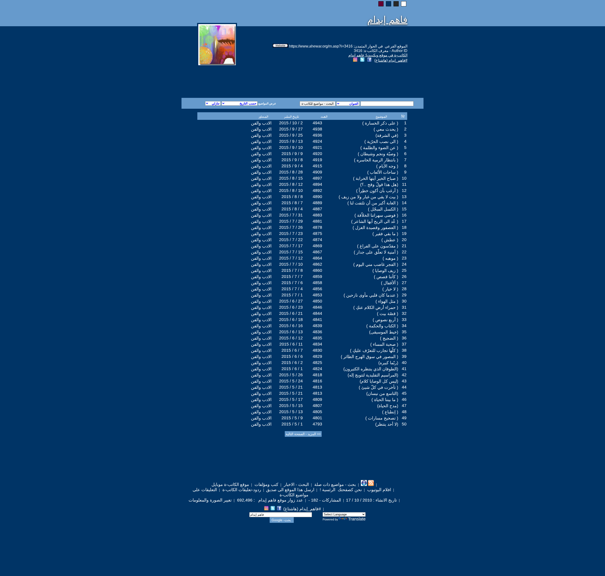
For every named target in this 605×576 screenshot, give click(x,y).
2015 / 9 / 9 (292, 153)
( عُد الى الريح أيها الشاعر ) (374, 221)
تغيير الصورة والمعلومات (210, 500)
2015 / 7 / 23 (291, 233)
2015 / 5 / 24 (291, 381)
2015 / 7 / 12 (291, 258)
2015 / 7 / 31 (291, 215)
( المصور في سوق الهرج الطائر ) (369, 356)
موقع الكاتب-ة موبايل (230, 484)
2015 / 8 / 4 (292, 209)
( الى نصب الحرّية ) (381, 141)
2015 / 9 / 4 (292, 166)
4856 (317, 288)
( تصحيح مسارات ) (381, 418)
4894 (317, 184)
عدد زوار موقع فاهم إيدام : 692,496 (269, 500)
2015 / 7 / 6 (292, 282)
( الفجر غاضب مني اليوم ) (375, 264)
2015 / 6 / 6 (292, 356)
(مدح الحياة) (387, 405)
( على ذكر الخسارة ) (380, 123)
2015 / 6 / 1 (292, 368)
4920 (317, 153)
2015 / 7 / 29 (291, 221)
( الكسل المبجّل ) (383, 209)
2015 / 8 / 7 (292, 202)
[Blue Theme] (388, 3)
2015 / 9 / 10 (291, 147)
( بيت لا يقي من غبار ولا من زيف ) (368, 197)
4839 (317, 325)
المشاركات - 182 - (324, 500)
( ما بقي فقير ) (385, 233)
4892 (317, 190)
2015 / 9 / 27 (291, 129)
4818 (317, 374)
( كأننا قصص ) (386, 276)
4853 (317, 295)
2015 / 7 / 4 (292, 288)
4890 (317, 196)
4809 (317, 399)
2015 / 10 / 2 (291, 123)
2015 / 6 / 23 (291, 307)
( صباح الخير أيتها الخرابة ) (375, 178)
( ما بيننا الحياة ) (385, 399)
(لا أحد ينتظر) (386, 424)
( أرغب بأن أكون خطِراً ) (377, 190)
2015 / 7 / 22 (291, 239)
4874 (317, 239)
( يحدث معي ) (386, 129)
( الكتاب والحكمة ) (382, 326)
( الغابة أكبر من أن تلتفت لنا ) (372, 203)
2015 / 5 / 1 (292, 424)
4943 (317, 123)
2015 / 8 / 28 (291, 172)
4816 (317, 381)
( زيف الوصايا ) (385, 270)
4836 (317, 331)
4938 (317, 129)
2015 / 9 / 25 (291, 135)
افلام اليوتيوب (378, 489)
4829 (317, 356)
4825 (317, 362)
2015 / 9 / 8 (292, 159)
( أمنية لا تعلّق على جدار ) (376, 252)
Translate (357, 519)
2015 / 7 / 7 (292, 276)
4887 (317, 209)
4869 (317, 245)
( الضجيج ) (389, 338)
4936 (317, 135)
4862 (317, 264)
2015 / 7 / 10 (291, 264)
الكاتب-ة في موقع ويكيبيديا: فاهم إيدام (377, 55)
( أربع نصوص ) (385, 319)
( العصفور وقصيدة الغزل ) (375, 227)
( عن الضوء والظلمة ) (379, 147)
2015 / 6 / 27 (291, 301)
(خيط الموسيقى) (383, 332)
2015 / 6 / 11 (291, 344)
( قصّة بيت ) (387, 313)
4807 (317, 405)
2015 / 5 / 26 (291, 374)
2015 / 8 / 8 (292, 196)
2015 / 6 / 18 (291, 319)
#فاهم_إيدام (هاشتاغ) (390, 60)
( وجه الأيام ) (387, 166)
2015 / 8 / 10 (291, 190)
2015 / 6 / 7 (292, 350)
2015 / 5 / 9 (292, 418)
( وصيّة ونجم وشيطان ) (378, 154)
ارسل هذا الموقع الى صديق (290, 489)
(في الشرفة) (387, 135)
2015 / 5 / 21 (291, 387)
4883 (317, 215)
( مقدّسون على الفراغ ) (377, 246)
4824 (317, 368)
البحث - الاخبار (296, 484)
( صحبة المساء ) (384, 344)
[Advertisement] (245, 81)
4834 (317, 344)
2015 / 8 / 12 (291, 184)
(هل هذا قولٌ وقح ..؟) (379, 184)
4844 (317, 313)
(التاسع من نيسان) (382, 393)
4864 (317, 258)
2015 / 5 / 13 (291, 411)
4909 (317, 172)
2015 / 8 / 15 (291, 178)
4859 (317, 276)
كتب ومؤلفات (265, 484)
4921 (317, 147)
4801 (317, 418)
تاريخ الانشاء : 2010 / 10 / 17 (371, 500)
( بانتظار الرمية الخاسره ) (376, 160)
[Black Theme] (396, 3)
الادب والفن (261, 123)
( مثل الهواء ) (387, 301)
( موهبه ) (390, 258)
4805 (317, 411)
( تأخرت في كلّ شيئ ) (378, 387)
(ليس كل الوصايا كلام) (379, 381)
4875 (317, 233)
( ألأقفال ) (389, 283)
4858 (317, 282)
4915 (317, 166)
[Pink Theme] (381, 3)
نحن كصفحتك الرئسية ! (340, 489)
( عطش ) (389, 240)
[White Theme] (403, 3)
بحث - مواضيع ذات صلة (334, 484)
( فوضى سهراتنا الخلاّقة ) (376, 215)
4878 (317, 227)
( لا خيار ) (390, 289)
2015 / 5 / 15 (291, 405)
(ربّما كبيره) (388, 362)
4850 (317, 301)
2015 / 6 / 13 (291, 331)
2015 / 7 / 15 (291, 252)
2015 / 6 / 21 (291, 313)
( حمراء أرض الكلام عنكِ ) (375, 307)
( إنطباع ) (390, 412)
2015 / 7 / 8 (292, 270)
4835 (317, 338)
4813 (317, 387)
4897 (317, 178)
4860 (317, 270)
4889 (317, 202)
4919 (317, 159)
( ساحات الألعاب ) (382, 172)
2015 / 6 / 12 (291, 338)
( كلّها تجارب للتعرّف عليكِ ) (374, 350)
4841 (317, 319)
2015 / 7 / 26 (291, 227)
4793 (317, 424)
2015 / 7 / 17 (291, 245)
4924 (317, 141)
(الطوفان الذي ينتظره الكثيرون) (370, 369)
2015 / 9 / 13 (291, 141)
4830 (317, 350)
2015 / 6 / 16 (291, 325)
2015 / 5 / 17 (291, 399)
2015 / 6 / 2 (292, 362)
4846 (317, 307)
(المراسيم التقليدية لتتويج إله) (373, 375)
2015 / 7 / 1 (292, 295)
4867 (317, 252)
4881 (317, 221)
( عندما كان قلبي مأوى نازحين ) (371, 295)
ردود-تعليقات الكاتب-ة (241, 489)
